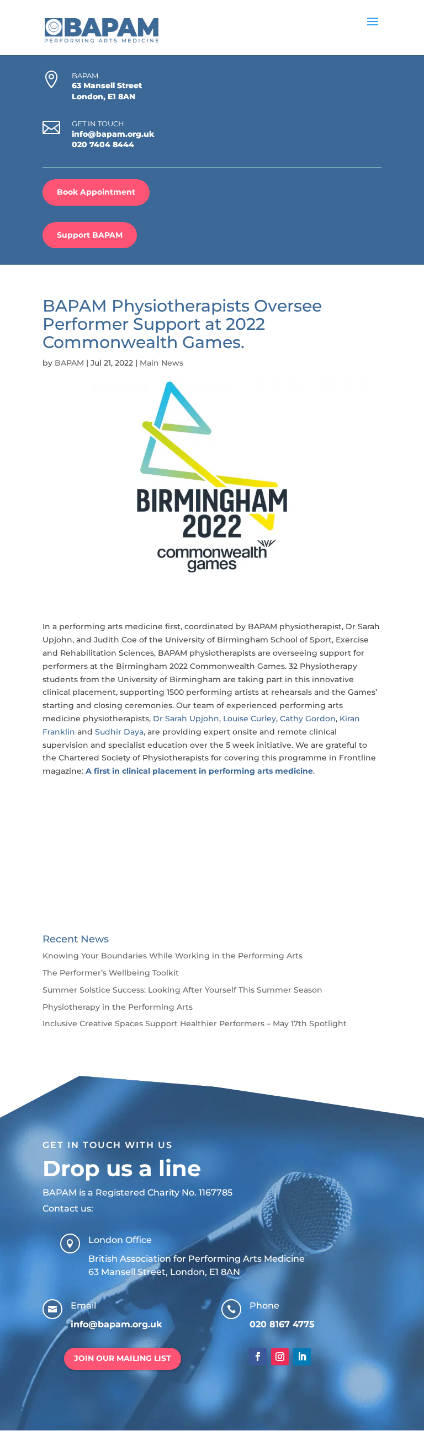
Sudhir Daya (119, 732)
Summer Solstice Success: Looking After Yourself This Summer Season (182, 990)
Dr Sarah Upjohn (186, 718)
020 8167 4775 (282, 1324)
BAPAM (69, 363)
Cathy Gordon (308, 718)
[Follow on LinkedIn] (302, 1356)
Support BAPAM (90, 235)
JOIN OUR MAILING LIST (122, 1358)
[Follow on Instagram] (280, 1356)
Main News (161, 363)
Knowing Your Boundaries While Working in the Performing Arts (173, 956)
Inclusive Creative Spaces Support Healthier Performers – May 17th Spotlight (195, 1023)
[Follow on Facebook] (258, 1356)
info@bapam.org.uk (113, 134)
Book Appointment (96, 192)
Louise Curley (249, 718)
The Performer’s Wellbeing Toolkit (111, 973)
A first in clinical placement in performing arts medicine (199, 771)
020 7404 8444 (103, 144)
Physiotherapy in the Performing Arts (118, 1007)
